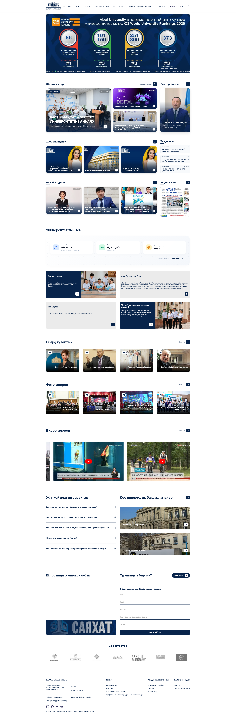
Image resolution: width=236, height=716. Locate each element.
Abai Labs (109, 688)
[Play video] (81, 461)
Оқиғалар (151, 688)
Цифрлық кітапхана (136, 6)
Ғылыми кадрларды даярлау (116, 691)
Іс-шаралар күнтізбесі (156, 685)
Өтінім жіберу (155, 632)
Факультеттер (150, 6)
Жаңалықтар (152, 691)
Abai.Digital (173, 6)
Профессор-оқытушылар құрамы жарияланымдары (124, 695)
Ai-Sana (162, 6)
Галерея (177, 685)
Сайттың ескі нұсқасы (182, 688)
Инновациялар (111, 685)
